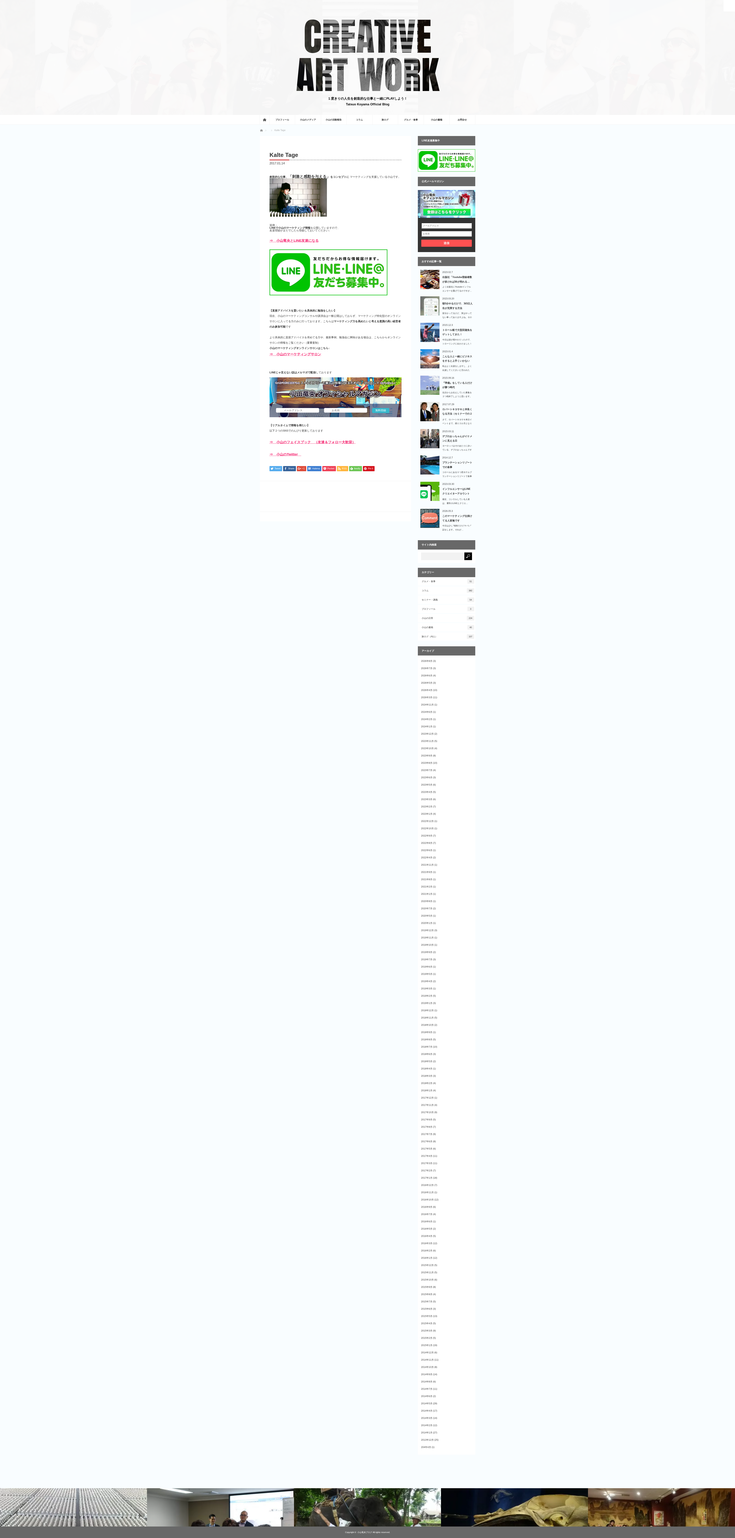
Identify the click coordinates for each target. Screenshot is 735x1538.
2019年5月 (426, 974)
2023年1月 (426, 814)
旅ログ (385, 119)
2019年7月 (426, 959)
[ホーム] (264, 120)
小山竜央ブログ (364, 1532)
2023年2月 (426, 806)
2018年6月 (426, 1054)
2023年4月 (426, 792)
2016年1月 (426, 1258)
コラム (359, 119)
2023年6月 (426, 777)
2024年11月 (427, 704)
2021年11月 (427, 865)
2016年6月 (426, 1221)
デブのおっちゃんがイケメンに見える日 (457, 438)
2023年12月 (427, 734)
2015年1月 (426, 1345)
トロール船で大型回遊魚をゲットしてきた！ (457, 332)
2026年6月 (426, 675)
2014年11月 (427, 1360)
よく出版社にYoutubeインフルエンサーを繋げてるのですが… (457, 289)
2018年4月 (426, 1068)
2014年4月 (426, 1410)
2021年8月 (426, 879)
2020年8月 (426, 901)
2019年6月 (426, 966)
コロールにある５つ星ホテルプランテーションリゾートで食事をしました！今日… (457, 476)
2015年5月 (426, 1316)
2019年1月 (426, 1003)
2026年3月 (426, 697)
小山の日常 (447, 618)
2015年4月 (426, 1323)
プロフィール (282, 119)
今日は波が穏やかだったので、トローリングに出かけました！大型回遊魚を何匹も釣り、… (457, 343)
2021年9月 (426, 872)
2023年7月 (426, 770)
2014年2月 (426, 1425)
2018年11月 (427, 1017)
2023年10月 (427, 748)
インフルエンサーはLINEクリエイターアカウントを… (456, 492)
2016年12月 (427, 1185)
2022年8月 (426, 843)
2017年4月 (426, 1156)
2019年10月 (427, 945)
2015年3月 (426, 1330)
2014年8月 (426, 1381)
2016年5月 (426, 1228)
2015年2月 (426, 1338)
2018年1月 (426, 1090)
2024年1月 (426, 726)
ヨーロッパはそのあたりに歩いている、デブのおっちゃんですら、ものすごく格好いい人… (457, 450)
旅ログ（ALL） (447, 636)
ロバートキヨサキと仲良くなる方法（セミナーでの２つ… (457, 412)
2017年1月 (426, 1178)
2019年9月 (426, 952)
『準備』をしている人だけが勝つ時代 (457, 385)
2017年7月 (426, 1134)
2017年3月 (426, 1163)
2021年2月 (426, 886)
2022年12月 (427, 821)
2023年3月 (426, 799)
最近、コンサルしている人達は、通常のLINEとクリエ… (456, 501)
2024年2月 (426, 719)
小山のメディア (308, 119)
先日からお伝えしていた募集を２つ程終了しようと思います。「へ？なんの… (457, 396)
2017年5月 (426, 1148)
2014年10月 (427, 1367)
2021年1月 (426, 894)
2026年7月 (426, 668)
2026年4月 (426, 690)
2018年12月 (427, 1010)
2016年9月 (426, 1207)
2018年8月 (426, 1039)
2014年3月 (426, 1418)
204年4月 (426, 1447)
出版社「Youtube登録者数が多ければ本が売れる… (457, 279)
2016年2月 (426, 1250)
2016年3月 (426, 1243)
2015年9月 (426, 1287)
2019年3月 (426, 988)
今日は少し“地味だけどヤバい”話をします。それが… (456, 527)
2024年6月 (426, 712)
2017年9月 (426, 1119)
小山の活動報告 (334, 119)
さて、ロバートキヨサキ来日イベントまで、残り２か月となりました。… (457, 423)
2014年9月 (426, 1374)
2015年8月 (426, 1294)
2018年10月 (427, 1025)
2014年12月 (427, 1352)
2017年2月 (426, 1170)
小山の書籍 (436, 119)
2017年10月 (427, 1112)
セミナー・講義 (447, 599)
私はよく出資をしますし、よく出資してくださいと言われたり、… (457, 370)
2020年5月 (426, 915)
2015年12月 (427, 1265)
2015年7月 (426, 1301)
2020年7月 (426, 908)
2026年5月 (426, 683)
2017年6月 (426, 1141)
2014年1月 (426, 1432)
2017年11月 (427, 1105)
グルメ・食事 (411, 119)
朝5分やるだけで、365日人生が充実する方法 (457, 305)
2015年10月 (427, 1279)
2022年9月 (426, 835)
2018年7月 (426, 1047)
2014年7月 (426, 1389)
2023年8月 (426, 763)
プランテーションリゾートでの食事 (457, 464)
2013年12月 (427, 1440)
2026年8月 (426, 661)
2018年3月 (426, 1076)
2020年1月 (426, 923)
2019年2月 (426, 996)
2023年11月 (427, 741)
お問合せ (462, 119)
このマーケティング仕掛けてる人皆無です (457, 518)
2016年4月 (426, 1236)
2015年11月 (427, 1272)
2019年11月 (427, 937)
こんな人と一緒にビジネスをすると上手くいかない (457, 358)
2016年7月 (426, 1214)
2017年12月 (427, 1097)
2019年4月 (426, 981)
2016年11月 (427, 1192)
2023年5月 (426, 784)
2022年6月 (426, 850)
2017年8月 (426, 1127)
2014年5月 (426, 1403)
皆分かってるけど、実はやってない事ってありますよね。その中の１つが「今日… (457, 317)
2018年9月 (426, 1032)
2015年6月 (426, 1309)
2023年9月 (426, 755)
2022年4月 (426, 857)
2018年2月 (426, 1083)
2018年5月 (426, 1061)
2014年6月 (426, 1396)
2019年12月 (427, 930)
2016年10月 (427, 1199)
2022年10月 (427, 828)
